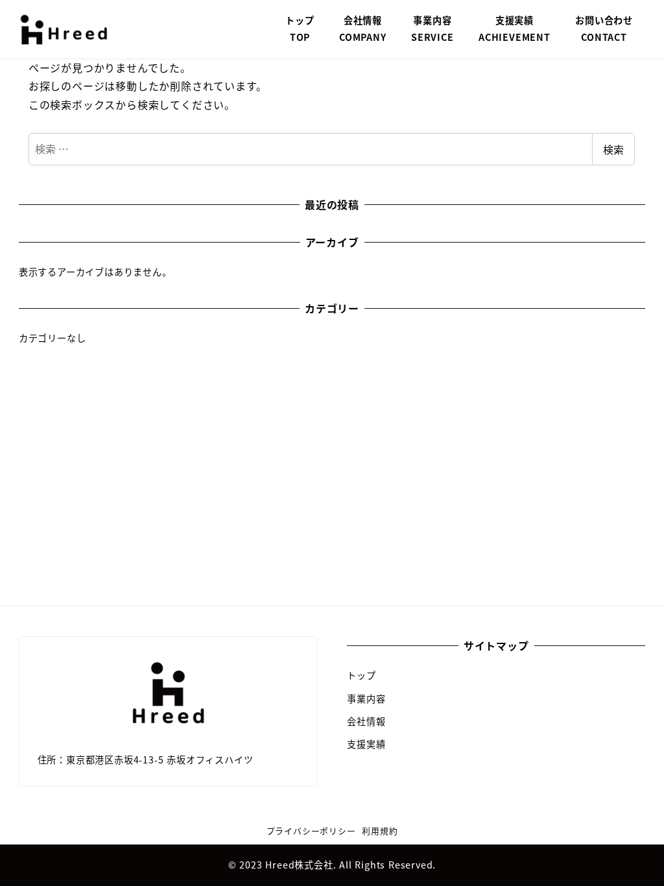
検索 (613, 149)
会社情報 (366, 721)
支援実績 (366, 743)
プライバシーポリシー (311, 830)
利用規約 (379, 830)
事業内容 (366, 698)
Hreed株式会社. (302, 864)
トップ (361, 675)
